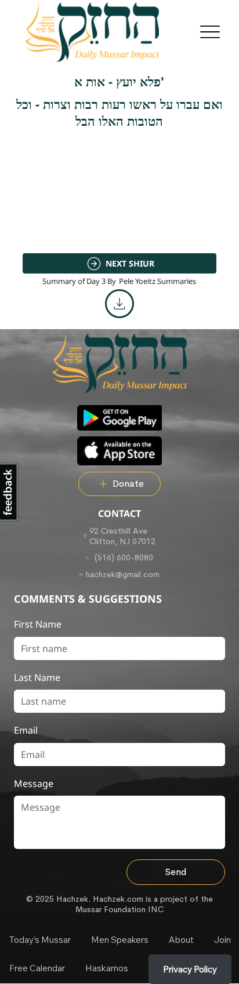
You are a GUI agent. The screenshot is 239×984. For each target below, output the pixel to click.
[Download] (119, 303)
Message (33, 783)
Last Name (37, 677)
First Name (37, 624)
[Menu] (210, 32)
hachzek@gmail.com (123, 574)
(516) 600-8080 (122, 557)
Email (26, 730)
